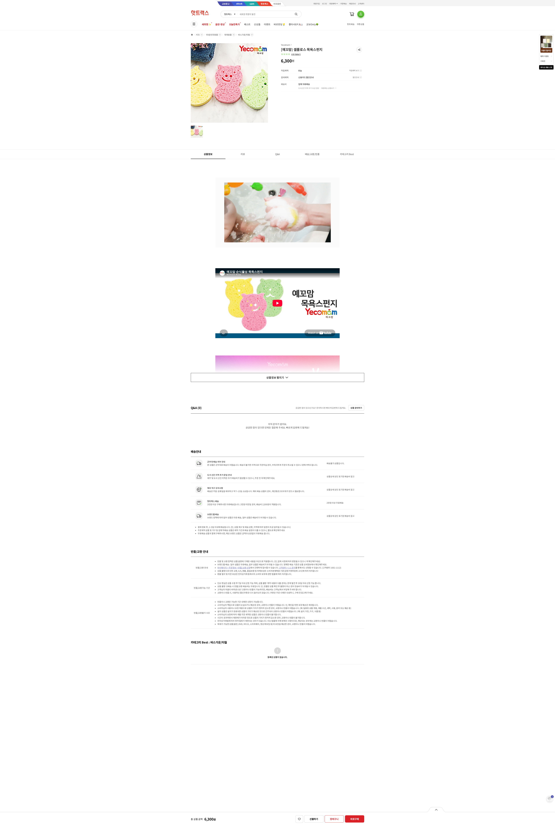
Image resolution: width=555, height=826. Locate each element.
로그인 (324, 3)
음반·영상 (220, 24)
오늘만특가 (234, 24)
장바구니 (334, 819)
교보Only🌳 (312, 24)
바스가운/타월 (244, 34)
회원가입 (316, 3)
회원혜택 (332, 3)
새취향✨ (206, 24)
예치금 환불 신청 (546, 67)
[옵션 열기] (436, 809)
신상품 (257, 24)
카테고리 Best (347, 154)
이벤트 (267, 24)
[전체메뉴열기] (194, 24)
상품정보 (208, 154)
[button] (359, 49)
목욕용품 (228, 34)
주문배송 (343, 3)
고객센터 (361, 3)
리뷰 (243, 154)
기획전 (542, 61)
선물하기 (314, 819)
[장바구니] (351, 14)
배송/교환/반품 (312, 154)
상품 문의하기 (356, 407)
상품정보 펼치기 (275, 377)
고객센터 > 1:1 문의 (287, 567)
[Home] (192, 35)
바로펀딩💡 (279, 24)
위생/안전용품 (212, 34)
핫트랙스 (228, 14)
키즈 (198, 34)
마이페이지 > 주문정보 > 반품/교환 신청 (233, 567)
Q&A (277, 154)
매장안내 (352, 3)
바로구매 (354, 819)
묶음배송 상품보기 (327, 88)
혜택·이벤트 (544, 56)
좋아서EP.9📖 (296, 24)
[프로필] (360, 14)
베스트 (247, 24)
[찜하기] (299, 819)
